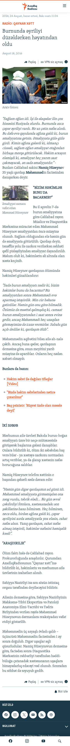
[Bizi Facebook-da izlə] (10, 741)
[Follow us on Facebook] (6, 714)
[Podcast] (51, 714)
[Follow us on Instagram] (15, 714)
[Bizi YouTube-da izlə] (43, 741)
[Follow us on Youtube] (33, 714)
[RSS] (42, 714)
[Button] (30, 62)
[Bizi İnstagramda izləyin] (27, 741)
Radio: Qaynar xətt (18, 24)
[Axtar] (60, 741)
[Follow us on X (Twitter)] (24, 714)
